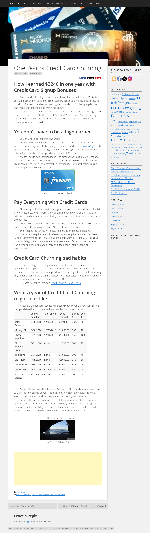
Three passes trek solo (124, 150)
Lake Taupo (135, 129)
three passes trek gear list (118, 147)
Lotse (123, 132)
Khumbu (122, 129)
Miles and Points (50, 494)
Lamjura (113, 132)
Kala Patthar (115, 129)
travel (113, 153)
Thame (139, 144)
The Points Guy (85, 146)
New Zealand (130, 141)
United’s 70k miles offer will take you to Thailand (84, 506)
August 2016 (116, 228)
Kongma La (129, 129)
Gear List (134, 122)
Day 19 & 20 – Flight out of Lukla (125, 189)
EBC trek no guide (124, 107)
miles (126, 132)
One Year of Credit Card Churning (101, 528)
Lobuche (118, 132)
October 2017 (117, 212)
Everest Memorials (123, 122)
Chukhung (118, 94)
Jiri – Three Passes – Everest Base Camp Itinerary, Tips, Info (125, 177)
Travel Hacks (73, 3)
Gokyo (139, 122)
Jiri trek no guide (129, 125)
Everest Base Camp (130, 112)
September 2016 (118, 224)
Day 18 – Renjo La (119, 193)
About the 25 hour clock (90, 3)
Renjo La (126, 144)
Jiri (119, 126)
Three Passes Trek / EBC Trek (43, 3)
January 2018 (117, 208)
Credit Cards (20, 492)
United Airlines (115, 157)
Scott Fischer (133, 144)
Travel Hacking (121, 153)
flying (130, 122)
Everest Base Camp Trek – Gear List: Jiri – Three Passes (27, 528)
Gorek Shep (114, 126)
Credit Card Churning (23, 494)
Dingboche (132, 98)
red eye (121, 144)
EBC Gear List (61, 3)
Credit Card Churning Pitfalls (66, 282)
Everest (119, 112)
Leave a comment (35, 73)
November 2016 (118, 220)
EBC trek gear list (134, 103)
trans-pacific (136, 150)
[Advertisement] (63, 468)
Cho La (113, 94)
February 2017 (117, 216)
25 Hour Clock (18, 3)
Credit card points (38, 494)
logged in (30, 521)
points (117, 144)
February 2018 (117, 204)
